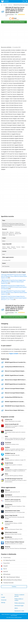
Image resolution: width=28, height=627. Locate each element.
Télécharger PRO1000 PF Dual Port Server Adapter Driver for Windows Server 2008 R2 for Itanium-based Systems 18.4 (14, 276)
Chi (2, 594)
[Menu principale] (26, 1)
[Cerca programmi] (23, 1)
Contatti (3, 597)
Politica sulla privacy (19, 603)
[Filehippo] (5, 1)
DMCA (16, 608)
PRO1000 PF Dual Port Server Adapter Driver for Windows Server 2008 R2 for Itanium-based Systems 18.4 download (14, 287)
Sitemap (3, 602)
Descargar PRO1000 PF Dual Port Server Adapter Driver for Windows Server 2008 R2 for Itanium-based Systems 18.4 (14, 292)
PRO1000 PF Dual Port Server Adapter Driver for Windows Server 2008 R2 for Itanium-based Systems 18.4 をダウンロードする (14, 298)
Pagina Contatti (13, 353)
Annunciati (3, 599)
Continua (14, 586)
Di (9, 14)
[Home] (1, 5)
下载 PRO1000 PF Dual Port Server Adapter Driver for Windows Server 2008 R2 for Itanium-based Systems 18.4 (13, 282)
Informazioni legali (19, 605)
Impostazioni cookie (19, 610)
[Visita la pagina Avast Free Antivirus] (14, 19)
